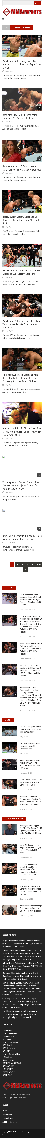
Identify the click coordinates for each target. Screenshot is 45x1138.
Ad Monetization (9, 1122)
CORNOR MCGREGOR (11, 1063)
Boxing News (8, 1060)
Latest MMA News (10, 1033)
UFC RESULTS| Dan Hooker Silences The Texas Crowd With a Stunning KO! (30, 729)
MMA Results (8, 1036)
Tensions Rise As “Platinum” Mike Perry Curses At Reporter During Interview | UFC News (31, 764)
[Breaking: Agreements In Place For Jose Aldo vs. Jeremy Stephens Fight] (22, 520)
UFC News (7, 1039)
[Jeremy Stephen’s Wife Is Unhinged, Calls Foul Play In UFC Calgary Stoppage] (22, 150)
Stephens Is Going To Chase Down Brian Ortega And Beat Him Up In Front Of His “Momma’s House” (22, 431)
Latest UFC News (10, 1042)
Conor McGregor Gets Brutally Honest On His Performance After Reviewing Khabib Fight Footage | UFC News (29, 869)
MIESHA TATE (8, 1072)
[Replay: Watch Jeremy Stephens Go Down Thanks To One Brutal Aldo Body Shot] (22, 201)
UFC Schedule (8, 1048)
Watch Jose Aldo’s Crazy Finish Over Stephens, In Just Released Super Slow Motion (21, 64)
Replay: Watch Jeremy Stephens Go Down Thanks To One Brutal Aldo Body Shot (21, 220)
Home (5, 1110)
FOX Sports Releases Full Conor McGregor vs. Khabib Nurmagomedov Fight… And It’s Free (31, 890)
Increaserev (16, 1135)
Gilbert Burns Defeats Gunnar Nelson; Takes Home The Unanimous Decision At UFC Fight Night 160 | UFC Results (31, 648)
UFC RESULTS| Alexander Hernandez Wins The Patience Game (30, 746)
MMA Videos (7, 1057)
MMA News (7, 1030)
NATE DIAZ (7, 1075)
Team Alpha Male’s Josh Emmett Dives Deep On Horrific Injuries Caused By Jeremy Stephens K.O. (21, 485)
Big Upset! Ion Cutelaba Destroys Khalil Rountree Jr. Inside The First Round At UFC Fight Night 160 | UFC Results (31, 670)
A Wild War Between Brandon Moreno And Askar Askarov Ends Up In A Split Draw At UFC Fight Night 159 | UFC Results (20, 1014)
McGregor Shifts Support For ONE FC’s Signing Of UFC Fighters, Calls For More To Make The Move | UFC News (31, 829)
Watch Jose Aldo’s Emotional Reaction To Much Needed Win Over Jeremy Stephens (21, 324)
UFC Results (8, 1045)
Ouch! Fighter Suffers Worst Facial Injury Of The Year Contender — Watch (31, 782)
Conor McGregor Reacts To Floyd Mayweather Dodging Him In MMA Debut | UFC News (31, 849)
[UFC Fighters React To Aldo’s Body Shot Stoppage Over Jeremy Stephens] (22, 255)
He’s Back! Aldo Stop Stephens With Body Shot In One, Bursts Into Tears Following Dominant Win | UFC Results (21, 378)
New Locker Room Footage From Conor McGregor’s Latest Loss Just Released (31, 908)
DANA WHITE (8, 1066)
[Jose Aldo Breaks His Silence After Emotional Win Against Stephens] (22, 99)
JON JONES (7, 1069)
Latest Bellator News (11, 1054)
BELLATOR (7, 1051)
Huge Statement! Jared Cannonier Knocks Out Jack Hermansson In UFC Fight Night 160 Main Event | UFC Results (30, 599)
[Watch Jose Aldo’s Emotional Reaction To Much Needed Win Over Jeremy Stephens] (22, 305)
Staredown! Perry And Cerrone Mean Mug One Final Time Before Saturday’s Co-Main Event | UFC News (31, 800)
